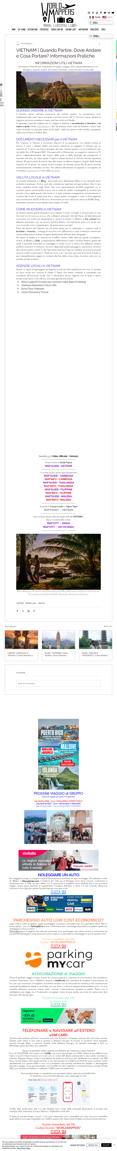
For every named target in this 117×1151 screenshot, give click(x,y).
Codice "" (58, 942)
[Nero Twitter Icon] (105, 12)
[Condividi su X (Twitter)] (23, 611)
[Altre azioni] (99, 43)
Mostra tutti (108, 626)
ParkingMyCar (37, 926)
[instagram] (89, 12)
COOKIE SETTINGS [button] (77, 1145)
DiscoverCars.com (30, 881)
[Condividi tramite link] (34, 611)
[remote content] (58, 376)
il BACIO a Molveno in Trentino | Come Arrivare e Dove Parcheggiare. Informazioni (20, 654)
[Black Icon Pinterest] (101, 12)
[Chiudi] (114, 1145)
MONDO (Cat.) (31, 603)
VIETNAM (20, 603)
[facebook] (93, 12)
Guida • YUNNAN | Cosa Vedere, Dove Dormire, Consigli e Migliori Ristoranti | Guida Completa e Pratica (58, 654)
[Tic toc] (97, 12)
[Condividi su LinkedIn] (28, 611)
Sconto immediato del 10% (58, 939)
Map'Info (41, 603)
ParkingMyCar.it (16, 931)
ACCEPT (106, 1145)
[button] (71, 29)
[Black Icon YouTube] (113, 12)
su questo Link (58, 1001)
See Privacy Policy (23, 1148)
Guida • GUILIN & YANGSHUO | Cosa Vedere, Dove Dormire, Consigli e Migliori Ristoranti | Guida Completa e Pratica (95, 654)
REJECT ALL (93, 1145)
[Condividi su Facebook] (17, 611)
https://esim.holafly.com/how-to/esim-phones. (85, 1119)
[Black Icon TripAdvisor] (109, 12)
